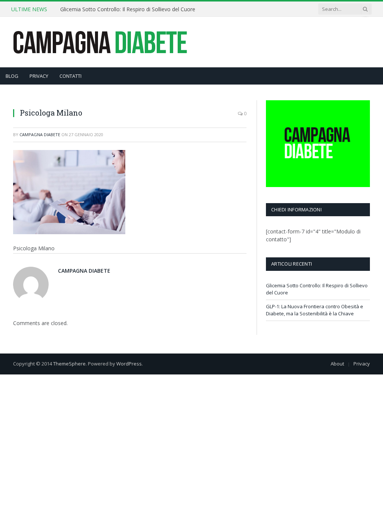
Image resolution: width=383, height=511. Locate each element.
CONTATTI (70, 76)
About (337, 363)
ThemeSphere (69, 363)
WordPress (129, 363)
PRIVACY (39, 76)
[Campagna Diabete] (99, 42)
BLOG (12, 76)
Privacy (361, 363)
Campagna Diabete (39, 134)
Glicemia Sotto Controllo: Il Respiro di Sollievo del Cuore (127, 9)
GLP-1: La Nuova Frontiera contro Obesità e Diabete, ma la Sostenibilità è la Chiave (314, 310)
